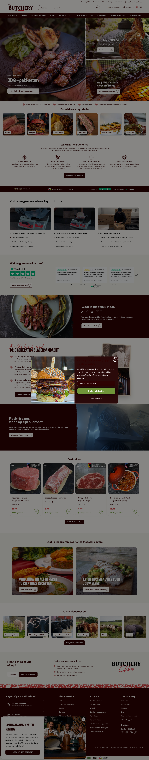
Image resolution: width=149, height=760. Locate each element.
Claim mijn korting (96, 391)
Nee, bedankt (96, 398)
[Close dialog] (115, 359)
